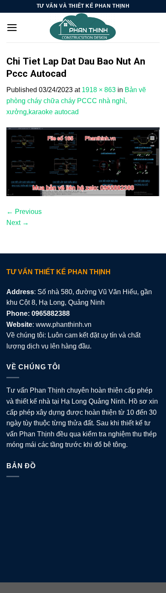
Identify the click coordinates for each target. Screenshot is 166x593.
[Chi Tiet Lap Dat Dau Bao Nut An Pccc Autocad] (83, 161)
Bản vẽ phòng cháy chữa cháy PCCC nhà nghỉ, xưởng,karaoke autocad (76, 100)
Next (17, 222)
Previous (24, 211)
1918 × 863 (99, 89)
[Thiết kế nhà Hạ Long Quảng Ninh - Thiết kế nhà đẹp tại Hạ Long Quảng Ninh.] (83, 27)
